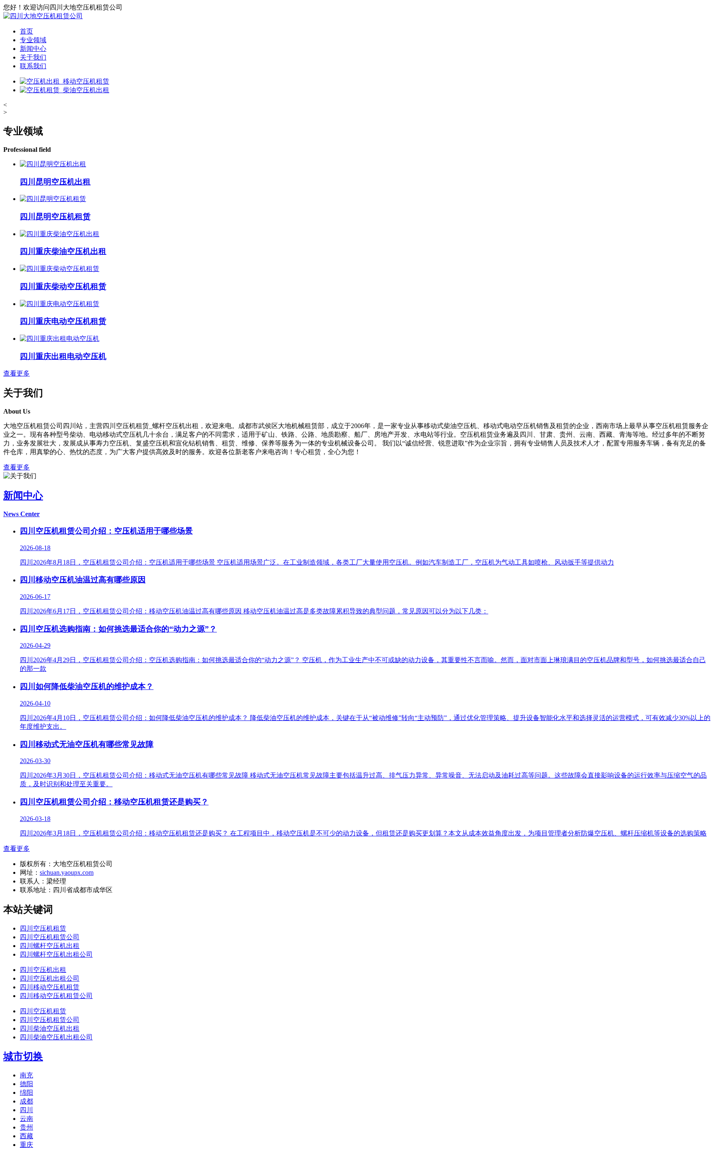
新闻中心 (33, 48)
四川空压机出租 (43, 969)
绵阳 (26, 1092)
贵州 (26, 1127)
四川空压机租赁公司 (49, 937)
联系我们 (33, 65)
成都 (26, 1101)
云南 (26, 1118)
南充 (26, 1075)
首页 (26, 31)
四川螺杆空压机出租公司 (56, 954)
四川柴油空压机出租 (49, 1028)
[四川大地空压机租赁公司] (43, 15)
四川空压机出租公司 (49, 978)
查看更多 (16, 373)
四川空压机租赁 (43, 928)
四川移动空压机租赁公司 (56, 995)
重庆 (26, 1144)
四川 (26, 1109)
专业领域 (33, 39)
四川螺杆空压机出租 (49, 945)
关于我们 (33, 57)
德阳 (26, 1083)
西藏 (26, 1135)
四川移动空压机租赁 (49, 987)
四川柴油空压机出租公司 (56, 1037)
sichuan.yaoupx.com (67, 872)
